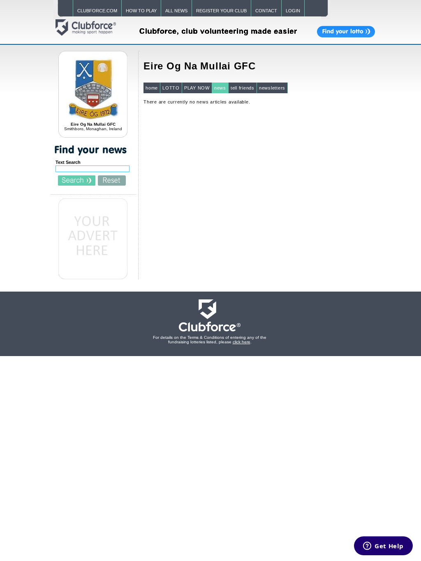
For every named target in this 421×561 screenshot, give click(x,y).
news (220, 87)
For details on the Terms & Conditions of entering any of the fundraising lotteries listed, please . (209, 339)
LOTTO (171, 87)
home (152, 87)
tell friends (242, 87)
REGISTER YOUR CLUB (221, 10)
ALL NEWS (176, 10)
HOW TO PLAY (141, 10)
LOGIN (293, 10)
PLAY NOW (197, 87)
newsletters (272, 87)
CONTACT (266, 10)
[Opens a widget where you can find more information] (383, 546)
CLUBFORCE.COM (97, 10)
